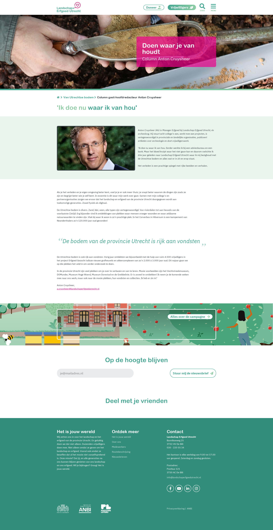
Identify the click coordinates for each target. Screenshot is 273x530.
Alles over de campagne (187, 317)
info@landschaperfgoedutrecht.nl (184, 477)
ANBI (189, 508)
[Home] (59, 97)
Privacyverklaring (175, 508)
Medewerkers (119, 446)
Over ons (116, 441)
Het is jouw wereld (121, 436)
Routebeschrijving (121, 451)
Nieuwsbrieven (119, 456)
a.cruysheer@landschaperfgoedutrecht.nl (78, 288)
